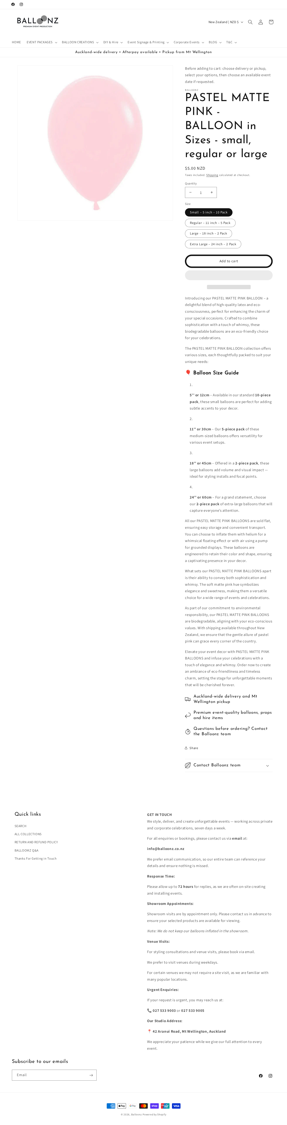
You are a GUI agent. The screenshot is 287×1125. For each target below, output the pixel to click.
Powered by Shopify (154, 1114)
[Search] (250, 22)
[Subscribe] (91, 1075)
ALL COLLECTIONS (28, 834)
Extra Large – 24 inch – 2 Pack (213, 244)
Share (193, 748)
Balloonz (136, 1114)
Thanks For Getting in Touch (36, 858)
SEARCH (21, 826)
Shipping (212, 175)
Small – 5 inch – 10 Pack (209, 212)
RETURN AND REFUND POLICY (36, 842)
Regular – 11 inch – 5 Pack (210, 223)
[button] (228, 275)
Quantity (191, 183)
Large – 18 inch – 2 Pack (208, 233)
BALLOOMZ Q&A (27, 850)
